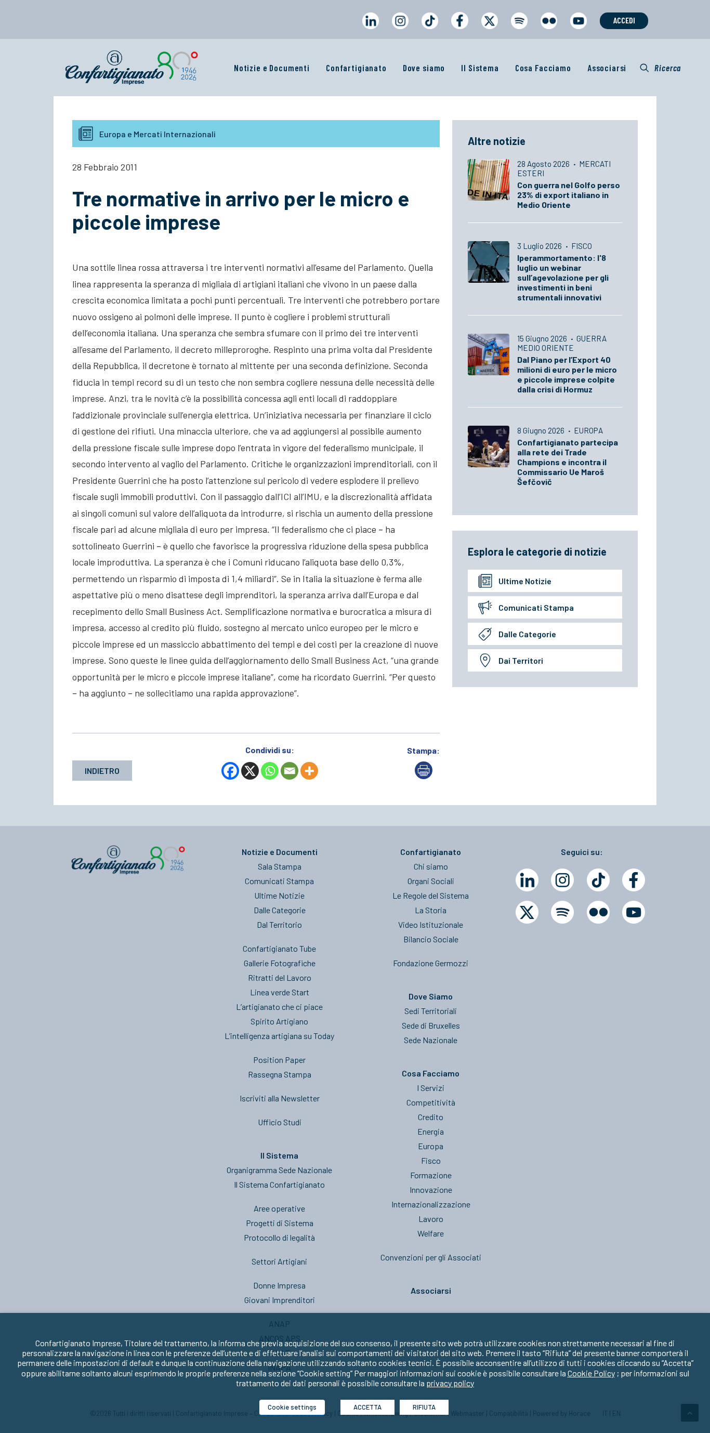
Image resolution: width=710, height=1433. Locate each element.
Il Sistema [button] (480, 67)
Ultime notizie (524, 581)
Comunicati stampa (536, 607)
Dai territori (520, 660)
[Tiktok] (598, 880)
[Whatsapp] (270, 771)
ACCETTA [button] (367, 1407)
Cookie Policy (591, 1373)
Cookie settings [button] (292, 1407)
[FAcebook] (633, 880)
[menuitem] (370, 30)
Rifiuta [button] (424, 1407)
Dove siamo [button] (424, 67)
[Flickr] (598, 912)
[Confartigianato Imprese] (131, 67)
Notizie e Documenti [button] (272, 67)
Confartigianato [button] (356, 67)
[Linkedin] (527, 880)
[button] (660, 67)
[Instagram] (562, 880)
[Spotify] (562, 912)
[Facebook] (230, 771)
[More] (309, 771)
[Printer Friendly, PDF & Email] (423, 776)
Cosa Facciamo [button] (543, 67)
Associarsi (607, 67)
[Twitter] (527, 912)
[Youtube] (633, 912)
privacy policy (450, 1383)
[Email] (289, 771)
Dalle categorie (527, 634)
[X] (250, 771)
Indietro (102, 770)
